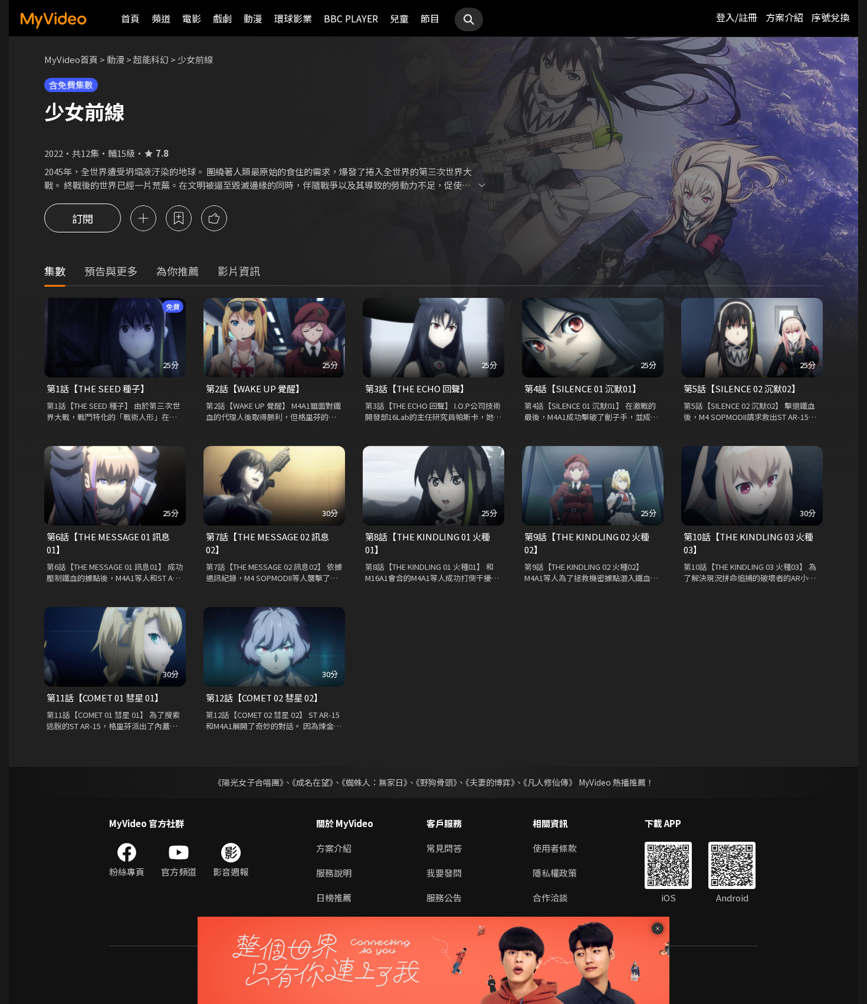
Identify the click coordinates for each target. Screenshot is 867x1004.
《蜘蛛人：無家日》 (374, 782)
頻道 (161, 18)
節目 (430, 18)
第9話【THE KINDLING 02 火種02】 (586, 543)
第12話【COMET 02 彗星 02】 (264, 697)
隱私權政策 (555, 873)
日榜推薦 (334, 897)
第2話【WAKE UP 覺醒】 (255, 388)
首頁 (130, 18)
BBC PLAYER (351, 18)
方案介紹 (784, 17)
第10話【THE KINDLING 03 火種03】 (748, 543)
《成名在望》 (312, 782)
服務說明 (334, 873)
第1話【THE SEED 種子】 (98, 388)
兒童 (399, 18)
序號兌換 (830, 17)
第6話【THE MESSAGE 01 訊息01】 (108, 543)
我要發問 (444, 873)
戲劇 (222, 18)
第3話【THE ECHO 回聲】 (417, 388)
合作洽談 (550, 897)
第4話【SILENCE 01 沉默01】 (582, 388)
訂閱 (82, 218)
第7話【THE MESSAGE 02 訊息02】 (267, 543)
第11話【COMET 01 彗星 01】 (105, 697)
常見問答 (444, 848)
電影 (191, 18)
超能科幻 (151, 59)
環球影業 (293, 18)
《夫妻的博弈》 (490, 782)
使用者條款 (555, 848)
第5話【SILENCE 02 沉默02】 (742, 388)
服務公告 (444, 897)
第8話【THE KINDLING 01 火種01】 (427, 543)
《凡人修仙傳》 (550, 782)
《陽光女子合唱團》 (249, 782)
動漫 (253, 18)
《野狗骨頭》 (436, 782)
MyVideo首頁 (71, 59)
